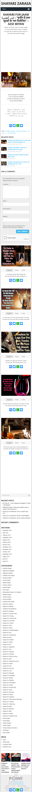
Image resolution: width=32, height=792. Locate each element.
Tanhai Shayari (7, 725)
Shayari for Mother (8, 678)
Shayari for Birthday (8, 611)
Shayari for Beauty (8, 604)
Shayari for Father (8, 642)
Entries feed (6, 742)
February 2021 (7, 535)
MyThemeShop (19, 784)
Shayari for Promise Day (9, 687)
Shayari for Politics (8, 685)
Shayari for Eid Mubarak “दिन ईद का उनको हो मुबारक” (16, 515)
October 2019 (6, 551)
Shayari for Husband (8, 654)
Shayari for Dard (7, 625)
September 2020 (7, 537)
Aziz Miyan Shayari (10, 131)
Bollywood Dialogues (8, 570)
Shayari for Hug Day (8, 651)
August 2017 (6, 556)
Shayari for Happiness (9, 647)
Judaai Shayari (6, 587)
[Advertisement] (16, 52)
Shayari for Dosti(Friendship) (10, 630)
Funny (7, 786)
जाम (8, 133)
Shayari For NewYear (8, 680)
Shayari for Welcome (8, 708)
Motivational (21, 786)
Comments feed (7, 744)
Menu (4, 9)
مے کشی (4, 133)
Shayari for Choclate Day (9, 618)
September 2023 (7, 530)
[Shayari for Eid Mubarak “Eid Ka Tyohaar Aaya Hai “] (25, 757)
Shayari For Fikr (7, 644)
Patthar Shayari (7, 597)
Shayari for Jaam (7, 659)
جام (29, 131)
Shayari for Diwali (7, 628)
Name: (5, 201)
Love (13, 786)
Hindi (16, 270)
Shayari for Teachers (8, 701)
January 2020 (6, 544)
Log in (4, 739)
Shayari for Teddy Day (9, 704)
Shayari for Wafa (7, 706)
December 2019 (7, 547)
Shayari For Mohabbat (9, 675)
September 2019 (7, 554)
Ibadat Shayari (7, 582)
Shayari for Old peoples (9, 682)
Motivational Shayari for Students (12, 592)
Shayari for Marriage (8, 673)
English (9, 270)
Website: (5, 216)
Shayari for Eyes (7, 637)
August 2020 (6, 540)
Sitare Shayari (6, 718)
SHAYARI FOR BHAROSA (9, 609)
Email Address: (7, 209)
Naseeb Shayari (7, 594)
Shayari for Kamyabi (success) (11, 661)
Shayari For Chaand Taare (10, 613)
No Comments (11, 144)
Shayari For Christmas (9, 620)
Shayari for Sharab (21, 131)
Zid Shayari (6, 730)
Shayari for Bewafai (8, 606)
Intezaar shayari (7, 585)
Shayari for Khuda (8, 663)
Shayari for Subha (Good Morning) (12, 699)
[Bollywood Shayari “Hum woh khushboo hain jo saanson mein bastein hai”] (16, 757)
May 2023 (5, 532)
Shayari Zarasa (16, 3)
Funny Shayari (6, 580)
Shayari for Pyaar (7, 689)
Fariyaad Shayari (7, 578)
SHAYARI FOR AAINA (8, 601)
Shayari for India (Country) (10, 656)
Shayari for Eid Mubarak (9, 635)
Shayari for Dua (7, 632)
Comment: (6, 184)
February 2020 (7, 542)
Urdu (23, 270)
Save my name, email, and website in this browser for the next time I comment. (14, 226)
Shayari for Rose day (8, 692)
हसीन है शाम (13, 133)
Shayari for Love (7, 670)
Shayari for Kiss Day (8, 668)
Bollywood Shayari (8, 573)
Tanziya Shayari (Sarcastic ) (10, 728)
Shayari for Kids (7, 666)
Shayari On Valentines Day (10, 716)
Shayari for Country (8, 623)
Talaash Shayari (7, 723)
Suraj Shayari (6, 720)
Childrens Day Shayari (9, 575)
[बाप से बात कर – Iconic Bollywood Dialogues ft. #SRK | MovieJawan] (6, 757)
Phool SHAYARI (7, 599)
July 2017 (5, 559)
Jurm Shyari (6, 589)
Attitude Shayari (7, 568)
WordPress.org (7, 746)
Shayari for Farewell (8, 639)
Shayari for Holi (7, 649)
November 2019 (7, 549)
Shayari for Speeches (8, 697)
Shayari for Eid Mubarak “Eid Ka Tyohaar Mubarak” (17, 518)
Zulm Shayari (6, 732)
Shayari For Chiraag (8, 616)
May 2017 (5, 561)
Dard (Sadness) (25, 788)
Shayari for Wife (7, 711)
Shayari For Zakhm (8, 713)
